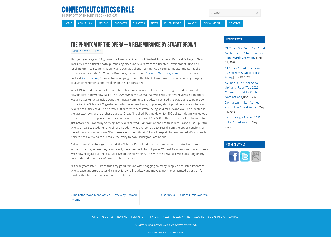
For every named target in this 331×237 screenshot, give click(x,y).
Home (94, 216)
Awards (199, 216)
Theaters (153, 216)
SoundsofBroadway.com (162, 73)
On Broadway (91, 78)
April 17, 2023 (81, 51)
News (97, 51)
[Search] (256, 13)
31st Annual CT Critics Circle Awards (184, 195)
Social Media (216, 216)
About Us (107, 216)
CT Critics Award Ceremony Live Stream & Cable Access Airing (242, 72)
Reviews (122, 216)
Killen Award (181, 216)
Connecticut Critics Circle (98, 9)
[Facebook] (234, 160)
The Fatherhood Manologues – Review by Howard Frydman (104, 197)
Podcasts (137, 216)
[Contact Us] (256, 160)
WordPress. (178, 232)
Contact (234, 216)
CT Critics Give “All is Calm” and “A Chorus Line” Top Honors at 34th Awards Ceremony (245, 53)
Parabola (164, 232)
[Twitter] (245, 160)
